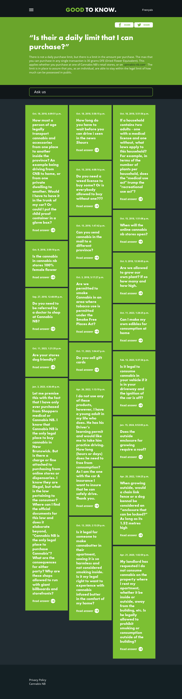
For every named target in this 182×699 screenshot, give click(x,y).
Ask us (40, 92)
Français (147, 9)
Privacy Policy (37, 680)
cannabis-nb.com (134, 64)
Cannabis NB (37, 683)
